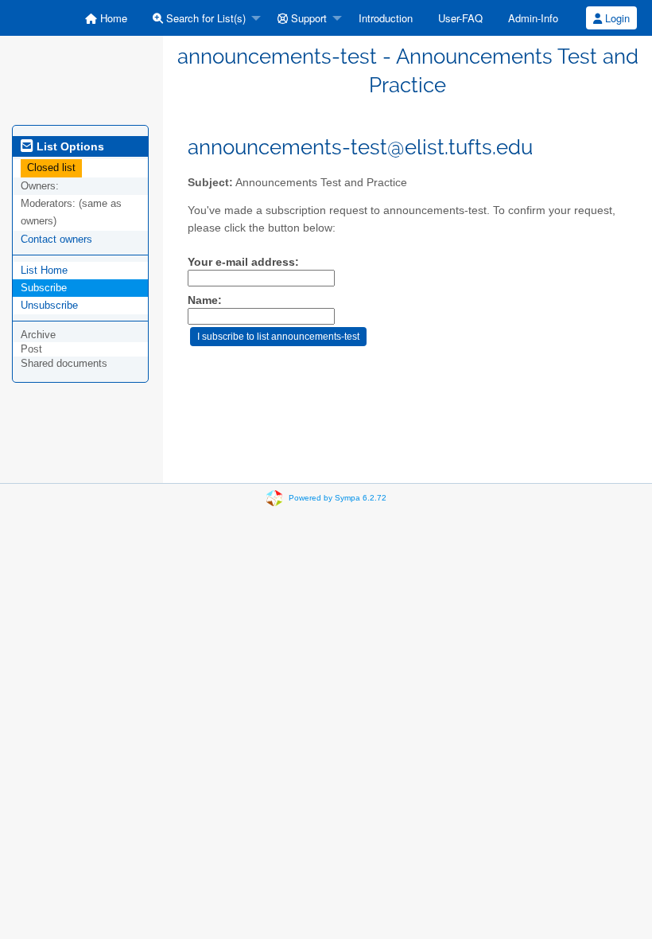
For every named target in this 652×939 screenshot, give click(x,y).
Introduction (386, 17)
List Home (44, 270)
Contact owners (56, 239)
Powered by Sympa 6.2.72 (337, 497)
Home (112, 17)
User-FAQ (460, 17)
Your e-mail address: (243, 262)
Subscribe (44, 288)
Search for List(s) (204, 17)
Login (616, 17)
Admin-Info (533, 17)
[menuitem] (106, 18)
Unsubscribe (49, 305)
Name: (205, 300)
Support (307, 17)
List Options (68, 146)
